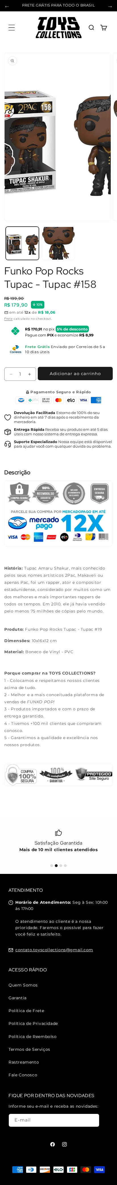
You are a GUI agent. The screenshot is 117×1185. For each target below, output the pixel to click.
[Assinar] (93, 1120)
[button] (11, 27)
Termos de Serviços (29, 1049)
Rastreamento (24, 1062)
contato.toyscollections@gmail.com (54, 949)
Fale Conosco (23, 1075)
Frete (8, 318)
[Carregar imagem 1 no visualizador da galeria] (22, 243)
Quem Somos (23, 985)
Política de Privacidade (33, 1023)
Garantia (18, 997)
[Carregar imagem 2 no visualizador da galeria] (58, 243)
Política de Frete (26, 1010)
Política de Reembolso (33, 1036)
